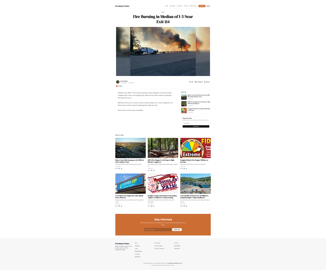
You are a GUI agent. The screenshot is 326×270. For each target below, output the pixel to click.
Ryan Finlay (124, 81)
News (163, 12)
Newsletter (177, 246)
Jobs (166, 6)
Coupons (179, 6)
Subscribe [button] (202, 6)
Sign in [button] (208, 6)
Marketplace (138, 251)
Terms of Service (159, 248)
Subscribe (196, 126)
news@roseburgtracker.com (175, 263)
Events (186, 6)
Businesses (193, 6)
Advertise (172, 6)
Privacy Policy (158, 246)
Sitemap (137, 246)
